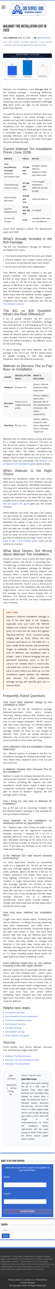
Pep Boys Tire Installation (17, 1064)
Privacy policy (14, 1280)
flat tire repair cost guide (16, 503)
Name (7, 1177)
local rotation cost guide (17, 1035)
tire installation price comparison (21, 1016)
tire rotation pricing (15, 1031)
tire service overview (15, 1012)
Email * (7, 1193)
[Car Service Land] (27, 9)
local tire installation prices (18, 1020)
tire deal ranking (13, 1028)
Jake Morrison (44, 37)
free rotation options (13, 304)
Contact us (28, 1280)
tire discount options (15, 1024)
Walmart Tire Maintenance (18, 1056)
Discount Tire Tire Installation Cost (22, 1060)
